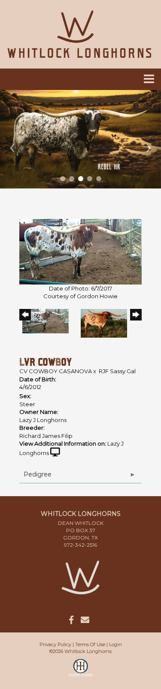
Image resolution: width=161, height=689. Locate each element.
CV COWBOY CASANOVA (55, 371)
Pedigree (38, 474)
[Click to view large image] (80, 251)
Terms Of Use (90, 644)
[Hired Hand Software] (80, 672)
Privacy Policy (55, 644)
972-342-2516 (80, 545)
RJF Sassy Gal (117, 371)
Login (115, 644)
